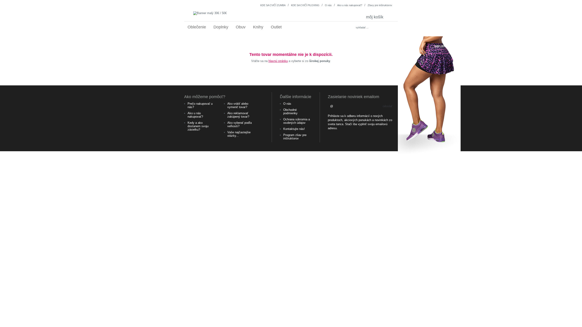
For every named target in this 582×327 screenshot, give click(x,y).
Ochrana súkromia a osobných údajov (296, 121)
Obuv (241, 27)
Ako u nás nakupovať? (349, 5)
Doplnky (220, 27)
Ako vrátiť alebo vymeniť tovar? (237, 105)
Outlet (276, 27)
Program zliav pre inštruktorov (294, 136)
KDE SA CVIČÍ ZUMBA (273, 5)
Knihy (258, 27)
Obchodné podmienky (290, 111)
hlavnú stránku (278, 61)
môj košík (378, 17)
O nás (328, 5)
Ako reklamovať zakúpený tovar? (238, 114)
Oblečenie (197, 27)
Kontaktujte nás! (294, 129)
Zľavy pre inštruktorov (380, 5)
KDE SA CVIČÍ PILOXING (305, 5)
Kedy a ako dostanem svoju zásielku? (198, 126)
